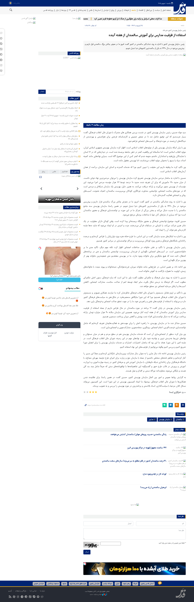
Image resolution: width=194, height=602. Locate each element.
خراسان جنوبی (39, 583)
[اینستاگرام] (18, 597)
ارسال (87, 552)
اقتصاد (140, 10)
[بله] (34, 597)
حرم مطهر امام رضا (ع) (78, 583)
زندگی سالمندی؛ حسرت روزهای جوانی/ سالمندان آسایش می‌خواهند (138, 434)
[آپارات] (14, 597)
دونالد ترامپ (107, 583)
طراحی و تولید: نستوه (96, 595)
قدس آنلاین (180, 8)
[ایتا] (30, 597)
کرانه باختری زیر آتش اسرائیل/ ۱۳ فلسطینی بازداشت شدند (59, 103)
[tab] (75, 172)
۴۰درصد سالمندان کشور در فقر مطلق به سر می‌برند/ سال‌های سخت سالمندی (134, 461)
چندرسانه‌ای (82, 10)
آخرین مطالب (74, 98)
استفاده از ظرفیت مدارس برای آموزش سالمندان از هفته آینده (147, 35)
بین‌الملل (149, 10)
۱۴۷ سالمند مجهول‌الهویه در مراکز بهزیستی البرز (146, 447)
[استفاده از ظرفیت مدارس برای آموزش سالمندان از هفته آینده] (134, 88)
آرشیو (10, 591)
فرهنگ (126, 10)
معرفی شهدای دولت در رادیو (69, 144)
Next (41, 189)
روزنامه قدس (48, 10)
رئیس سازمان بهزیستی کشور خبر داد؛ (174, 30)
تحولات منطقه (177, 19)
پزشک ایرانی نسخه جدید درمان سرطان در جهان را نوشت (60, 156)
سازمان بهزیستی (164, 419)
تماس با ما (33, 591)
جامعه (133, 10)
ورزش (119, 10)
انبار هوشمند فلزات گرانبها (50, 334)
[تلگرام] (22, 597)
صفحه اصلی (166, 10)
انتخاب (42, 91)
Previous (78, 189)
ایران (117, 583)
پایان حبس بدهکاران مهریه (59, 199)
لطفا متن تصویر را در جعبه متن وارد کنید (172, 543)
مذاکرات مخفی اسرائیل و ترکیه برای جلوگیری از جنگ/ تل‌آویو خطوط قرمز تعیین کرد (134, 19)
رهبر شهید (126, 583)
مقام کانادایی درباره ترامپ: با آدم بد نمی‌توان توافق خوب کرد (59, 131)
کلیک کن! (59, 280)
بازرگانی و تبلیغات (20, 591)
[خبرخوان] (10, 597)
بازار (57, 10)
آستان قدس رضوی (147, 583)
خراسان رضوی (94, 583)
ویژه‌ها (63, 10)
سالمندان (179, 419)
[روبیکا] (42, 597)
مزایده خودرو (69, 333)
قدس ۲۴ (72, 10)
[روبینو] (38, 597)
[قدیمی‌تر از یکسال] (177, 438)
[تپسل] (84, 563)
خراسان (106, 10)
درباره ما (42, 591)
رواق (112, 10)
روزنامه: (78, 91)
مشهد (64, 583)
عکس (90, 10)
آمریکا (135, 583)
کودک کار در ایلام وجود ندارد (154, 474)
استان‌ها (98, 10)
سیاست (157, 10)
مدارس (151, 419)
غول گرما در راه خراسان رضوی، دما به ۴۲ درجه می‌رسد (61, 213)
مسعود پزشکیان (53, 583)
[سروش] (26, 597)
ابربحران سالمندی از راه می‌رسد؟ (153, 487)
